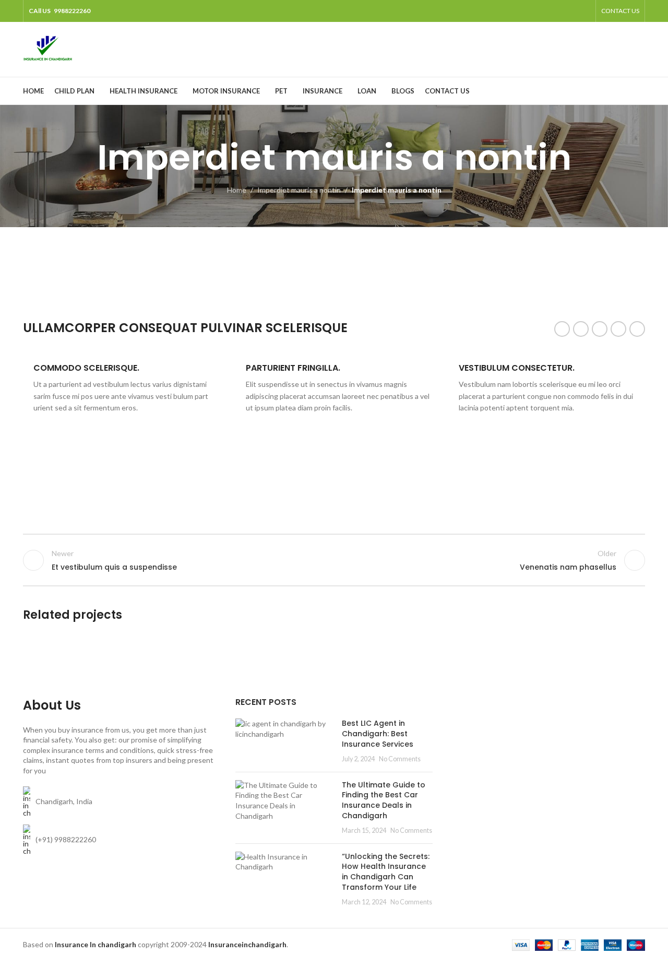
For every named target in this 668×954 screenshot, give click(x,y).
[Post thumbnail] (284, 741)
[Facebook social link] (530, 11)
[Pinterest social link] (583, 11)
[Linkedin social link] (618, 329)
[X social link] (544, 11)
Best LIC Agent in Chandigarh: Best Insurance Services (377, 733)
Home (236, 189)
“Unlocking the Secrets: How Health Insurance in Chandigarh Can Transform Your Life (386, 871)
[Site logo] (48, 48)
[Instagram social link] (557, 11)
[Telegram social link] (637, 329)
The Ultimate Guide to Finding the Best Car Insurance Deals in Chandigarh (383, 800)
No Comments (400, 759)
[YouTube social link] (570, 11)
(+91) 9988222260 (65, 839)
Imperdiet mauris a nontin (299, 189)
